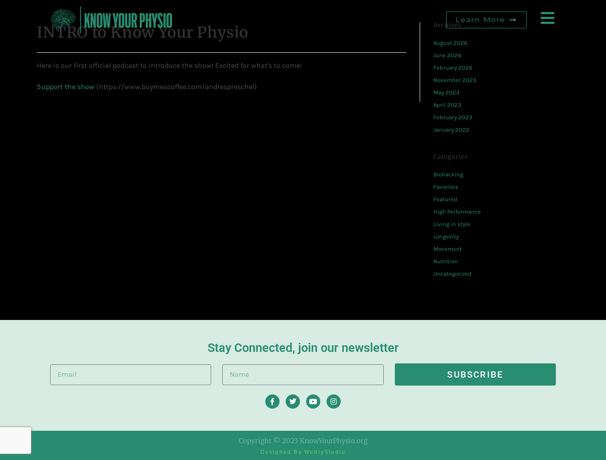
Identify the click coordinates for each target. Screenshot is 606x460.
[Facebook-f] (272, 401)
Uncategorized (452, 273)
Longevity (446, 236)
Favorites (445, 186)
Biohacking (448, 174)
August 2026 (450, 42)
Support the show (65, 86)
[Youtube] (313, 401)
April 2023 (447, 104)
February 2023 (452, 117)
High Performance (457, 211)
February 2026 (452, 67)
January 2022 (451, 129)
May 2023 (446, 92)
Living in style (451, 224)
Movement (447, 249)
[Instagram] (334, 401)
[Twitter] (293, 401)
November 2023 (454, 80)
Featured (445, 199)
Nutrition (445, 261)
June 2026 (447, 55)
